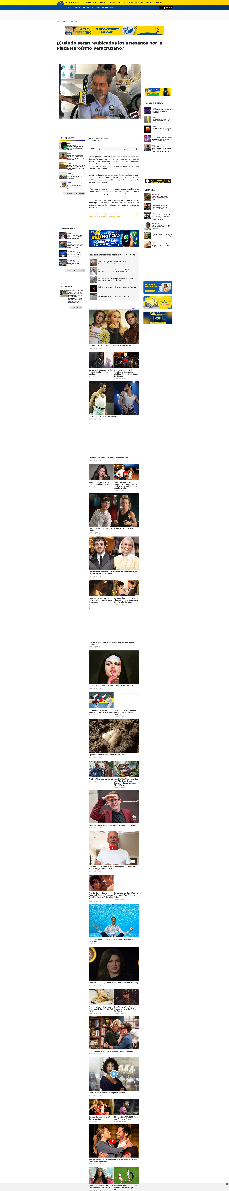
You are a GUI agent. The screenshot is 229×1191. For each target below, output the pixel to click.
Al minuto (69, 8)
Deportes (121, 2)
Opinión (105, 8)
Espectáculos (140, 2)
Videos (98, 8)
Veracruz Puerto (73, 21)
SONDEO (66, 286)
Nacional (102, 2)
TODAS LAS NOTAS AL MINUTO (75, 193)
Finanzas (77, 8)
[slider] (112, 149)
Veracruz (76, 2)
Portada (69, 2)
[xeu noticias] (60, 3)
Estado (94, 2)
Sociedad (149, 2)
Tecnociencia (158, 2)
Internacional (112, 2)
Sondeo (111, 8)
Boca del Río (86, 2)
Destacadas (86, 8)
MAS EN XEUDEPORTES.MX (76, 270)
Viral (93, 8)
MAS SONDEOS (76, 307)
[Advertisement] (73, 210)
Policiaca (130, 2)
